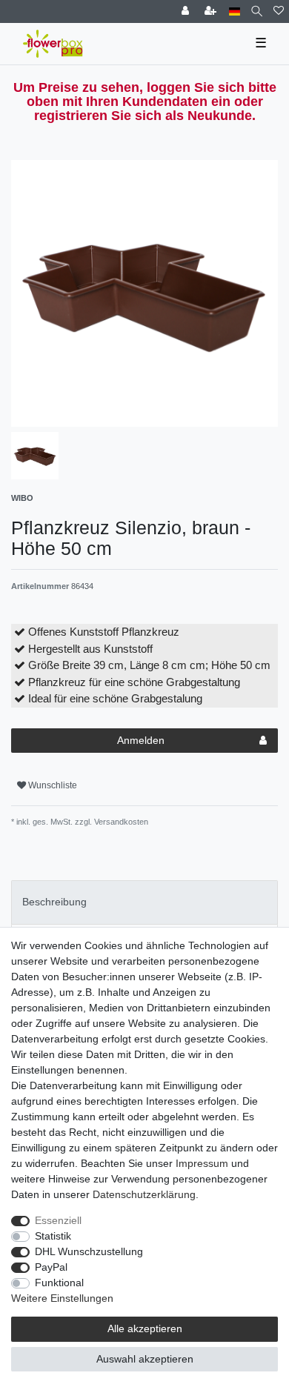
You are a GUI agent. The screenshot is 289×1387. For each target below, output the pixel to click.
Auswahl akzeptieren (144, 1359)
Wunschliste (51, 785)
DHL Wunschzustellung (89, 1251)
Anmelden (141, 740)
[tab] (144, 902)
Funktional (59, 1282)
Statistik (53, 1236)
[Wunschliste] (278, 11)
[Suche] (256, 11)
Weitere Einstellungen (62, 1298)
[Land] (234, 11)
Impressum (202, 1163)
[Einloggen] (186, 11)
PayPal (51, 1267)
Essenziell (58, 1220)
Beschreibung (54, 902)
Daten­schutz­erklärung (144, 1194)
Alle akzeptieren (144, 1328)
